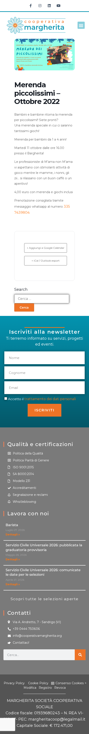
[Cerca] (80, 654)
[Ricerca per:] (41, 298)
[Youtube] (58, 5)
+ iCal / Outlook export (46, 260)
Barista (12, 525)
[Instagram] (40, 5)
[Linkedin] (49, 5)
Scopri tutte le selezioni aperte (45, 599)
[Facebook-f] (30, 5)
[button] (81, 25)
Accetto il (42, 399)
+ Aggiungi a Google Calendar (45, 247)
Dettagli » (13, 534)
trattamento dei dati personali (50, 399)
